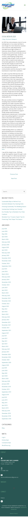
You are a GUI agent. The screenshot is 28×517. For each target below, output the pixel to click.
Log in (3, 437)
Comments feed (6, 443)
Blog (4, 39)
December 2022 (6, 298)
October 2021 (5, 328)
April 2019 (4, 405)
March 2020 (5, 378)
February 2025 (6, 253)
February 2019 (6, 410)
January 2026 (5, 245)
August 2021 (5, 333)
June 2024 (4, 271)
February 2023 (6, 295)
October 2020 (5, 360)
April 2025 (4, 250)
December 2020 (6, 354)
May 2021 (4, 341)
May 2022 (4, 309)
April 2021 (4, 344)
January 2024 (5, 279)
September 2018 (6, 419)
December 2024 (6, 258)
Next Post (14, 178)
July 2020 (4, 368)
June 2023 (4, 287)
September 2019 (6, 392)
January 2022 (5, 319)
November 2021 (6, 325)
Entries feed (5, 440)
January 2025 (5, 255)
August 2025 (5, 247)
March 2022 (5, 314)
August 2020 (5, 365)
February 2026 (6, 242)
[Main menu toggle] (25, 5)
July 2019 (4, 397)
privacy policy (14, 513)
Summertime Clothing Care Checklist (12, 209)
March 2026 (5, 239)
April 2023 (4, 290)
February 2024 (6, 277)
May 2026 (4, 234)
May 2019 (4, 402)
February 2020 (6, 381)
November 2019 (6, 386)
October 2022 (5, 303)
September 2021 (6, 330)
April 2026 (4, 236)
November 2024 (6, 261)
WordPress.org (6, 445)
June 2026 (4, 231)
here (3, 149)
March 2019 (5, 408)
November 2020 (6, 357)
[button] (14, 488)
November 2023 (6, 282)
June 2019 (4, 400)
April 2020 (4, 376)
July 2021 (4, 336)
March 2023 (5, 293)
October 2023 (5, 285)
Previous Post (14, 174)
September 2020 (6, 362)
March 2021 (5, 346)
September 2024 (6, 266)
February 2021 (6, 349)
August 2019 (5, 394)
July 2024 (4, 269)
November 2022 (6, 301)
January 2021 (5, 352)
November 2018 (6, 416)
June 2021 (4, 338)
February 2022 (6, 317)
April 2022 (4, 311)
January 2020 (5, 384)
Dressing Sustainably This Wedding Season (14, 206)
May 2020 (4, 373)
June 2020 (4, 370)
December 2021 (6, 322)
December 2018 (6, 413)
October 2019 (5, 389)
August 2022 (5, 306)
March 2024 (5, 274)
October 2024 (5, 263)
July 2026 (4, 228)
